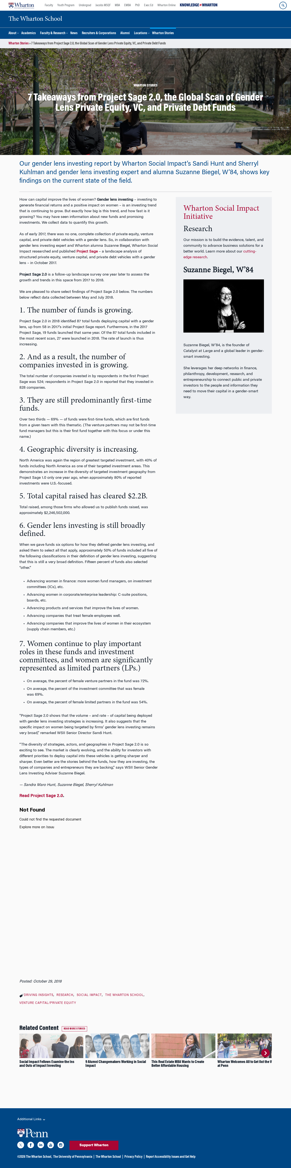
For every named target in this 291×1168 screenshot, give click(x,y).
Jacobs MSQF (103, 5)
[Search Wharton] (283, 5)
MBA (117, 5)
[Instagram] (60, 1146)
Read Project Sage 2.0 (41, 796)
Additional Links (29, 1119)
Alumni (125, 33)
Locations (140, 33)
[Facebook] (30, 1146)
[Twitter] (20, 1146)
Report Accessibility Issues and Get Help (170, 1157)
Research (64, 995)
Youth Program (66, 5)
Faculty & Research (52, 33)
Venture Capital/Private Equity (47, 1003)
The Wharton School (124, 995)
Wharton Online (166, 5)
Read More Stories (74, 1029)
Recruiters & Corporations (99, 33)
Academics (28, 33)
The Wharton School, (39, 1157)
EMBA (127, 5)
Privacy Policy (133, 1157)
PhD (137, 5)
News (74, 33)
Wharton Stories (163, 33)
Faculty (49, 5)
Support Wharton (93, 1145)
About (12, 33)
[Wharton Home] (21, 5)
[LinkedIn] (40, 1146)
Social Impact (89, 995)
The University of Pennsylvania (72, 1157)
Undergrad (85, 5)
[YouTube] (50, 1146)
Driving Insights (38, 995)
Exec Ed (148, 5)
